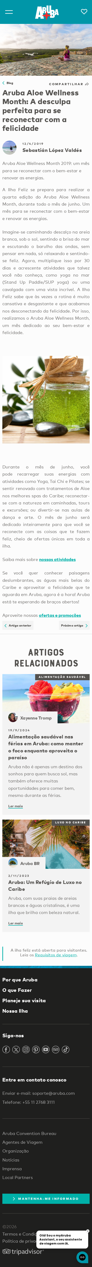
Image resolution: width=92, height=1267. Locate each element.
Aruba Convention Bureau (29, 1133)
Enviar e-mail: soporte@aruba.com (38, 1093)
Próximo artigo (73, 625)
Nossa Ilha (15, 1011)
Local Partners (17, 1177)
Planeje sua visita (24, 1000)
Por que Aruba (20, 979)
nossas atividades (57, 559)
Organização (15, 1150)
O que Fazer (17, 990)
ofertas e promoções (60, 615)
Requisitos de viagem (56, 954)
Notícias (10, 1159)
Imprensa (12, 1168)
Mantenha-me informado (48, 1199)
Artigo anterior (18, 625)
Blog (8, 83)
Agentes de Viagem (22, 1142)
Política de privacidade (25, 1241)
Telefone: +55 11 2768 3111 (28, 1102)
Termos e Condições (23, 1233)
